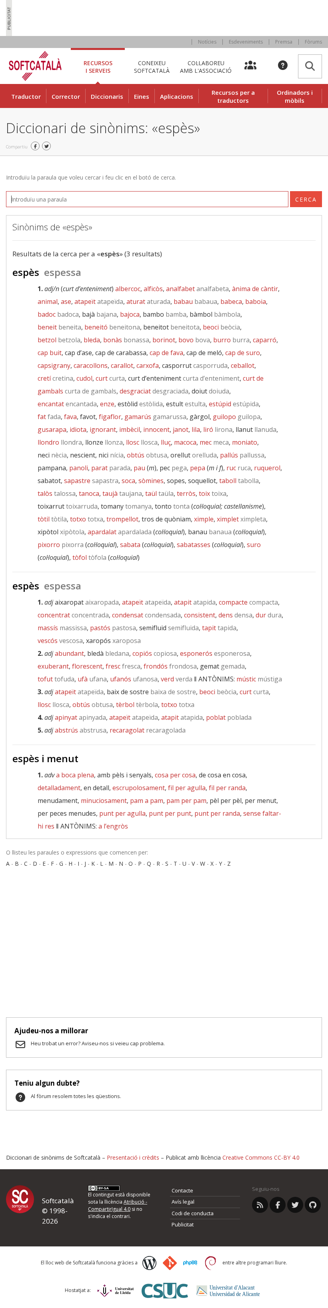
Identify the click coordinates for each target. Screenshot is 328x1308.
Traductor (26, 96)
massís (62, 627)
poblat (229, 717)
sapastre (91, 480)
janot (180, 429)
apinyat (80, 717)
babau (195, 301)
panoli (78, 467)
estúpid (234, 403)
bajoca (130, 314)
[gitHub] (313, 1205)
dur (269, 615)
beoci (221, 327)
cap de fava (166, 352)
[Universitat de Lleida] (115, 1290)
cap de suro (242, 352)
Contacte (182, 1190)
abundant (69, 653)
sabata (130, 544)
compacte (248, 602)
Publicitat (183, 1224)
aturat (148, 301)
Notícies (207, 41)
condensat (146, 615)
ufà (92, 679)
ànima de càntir (255, 288)
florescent (87, 666)
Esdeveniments (246, 41)
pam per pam (186, 800)
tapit (219, 627)
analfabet (197, 288)
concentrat (73, 615)
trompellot (122, 519)
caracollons (91, 365)
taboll (239, 480)
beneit (59, 327)
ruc (238, 467)
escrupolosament (138, 787)
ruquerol (267, 467)
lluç (166, 442)
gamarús (155, 416)
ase (66, 301)
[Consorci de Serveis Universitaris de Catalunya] (165, 1290)
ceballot (242, 365)
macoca (185, 442)
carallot (122, 365)
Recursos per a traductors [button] (233, 96)
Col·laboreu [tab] (206, 66)
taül (159, 493)
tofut (56, 679)
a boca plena (75, 775)
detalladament (59, 787)
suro (254, 544)
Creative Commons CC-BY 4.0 (261, 1157)
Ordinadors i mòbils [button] (295, 96)
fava (70, 416)
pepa (197, 467)
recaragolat (148, 730)
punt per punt (170, 813)
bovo (194, 339)
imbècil (129, 429)
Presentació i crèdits (133, 1157)
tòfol (89, 557)
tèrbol (137, 704)
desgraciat (154, 391)
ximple (204, 519)
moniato (244, 442)
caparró (264, 339)
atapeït (98, 301)
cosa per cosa (175, 775)
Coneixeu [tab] (152, 66)
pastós (113, 627)
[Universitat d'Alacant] (228, 1290)
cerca (306, 199)
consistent (199, 615)
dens (235, 615)
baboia (255, 301)
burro (231, 339)
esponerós (215, 653)
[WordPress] (149, 1263)
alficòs (153, 288)
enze (107, 403)
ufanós (134, 679)
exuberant (53, 666)
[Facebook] (278, 1205)
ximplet (241, 519)
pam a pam (146, 800)
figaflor (110, 416)
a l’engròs (113, 826)
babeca (231, 301)
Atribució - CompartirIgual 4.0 (117, 1205)
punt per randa (217, 813)
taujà (122, 493)
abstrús (80, 730)
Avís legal (183, 1201)
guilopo (236, 416)
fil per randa (227, 787)
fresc (123, 666)
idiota (78, 429)
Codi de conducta (193, 1213)
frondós (170, 666)
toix (212, 493)
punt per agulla (122, 813)
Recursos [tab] (98, 66)
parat (110, 467)
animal (48, 301)
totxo (86, 519)
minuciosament (104, 800)
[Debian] (210, 1263)
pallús (242, 455)
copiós (154, 653)
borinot (163, 339)
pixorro (61, 544)
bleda (92, 339)
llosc (142, 442)
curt (110, 378)
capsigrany (54, 365)
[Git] (169, 1263)
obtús (147, 455)
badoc (58, 314)
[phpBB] (190, 1262)
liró (217, 429)
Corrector (66, 96)
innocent (156, 429)
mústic (259, 679)
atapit (195, 602)
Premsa (283, 41)
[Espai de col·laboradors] (255, 66)
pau (139, 467)
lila (196, 429)
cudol (84, 378)
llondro (60, 442)
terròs (186, 493)
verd (176, 679)
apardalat (120, 531)
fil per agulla (187, 787)
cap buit (50, 352)
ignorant (103, 429)
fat (49, 416)
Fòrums (313, 41)
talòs (57, 493)
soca (128, 480)
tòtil (52, 519)
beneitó (112, 327)
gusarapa (52, 429)
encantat (67, 403)
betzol (59, 339)
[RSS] (260, 1205)
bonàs (126, 339)
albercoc (127, 288)
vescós (60, 640)
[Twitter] (295, 1205)
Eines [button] (141, 96)
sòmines (151, 480)
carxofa (147, 365)
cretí (55, 378)
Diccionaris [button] (107, 96)
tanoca (89, 493)
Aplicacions (176, 96)
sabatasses (193, 544)
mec (214, 442)
